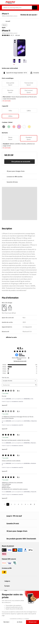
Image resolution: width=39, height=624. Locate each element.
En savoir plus (7, 101)
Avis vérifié (5, 393)
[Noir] (3, 126)
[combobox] (17, 7)
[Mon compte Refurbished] (33, 2)
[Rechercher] (34, 7)
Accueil (8, 21)
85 (30, 504)
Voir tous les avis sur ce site (20, 361)
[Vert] (9, 126)
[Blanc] (24, 126)
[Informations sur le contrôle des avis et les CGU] (28, 358)
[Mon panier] (36, 2)
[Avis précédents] (4, 504)
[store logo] (10, 2)
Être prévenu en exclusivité (21, 162)
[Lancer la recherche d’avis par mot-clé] (36, 385)
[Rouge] (14, 126)
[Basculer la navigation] (3, 2)
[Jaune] (29, 126)
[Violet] (19, 126)
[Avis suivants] (34, 504)
